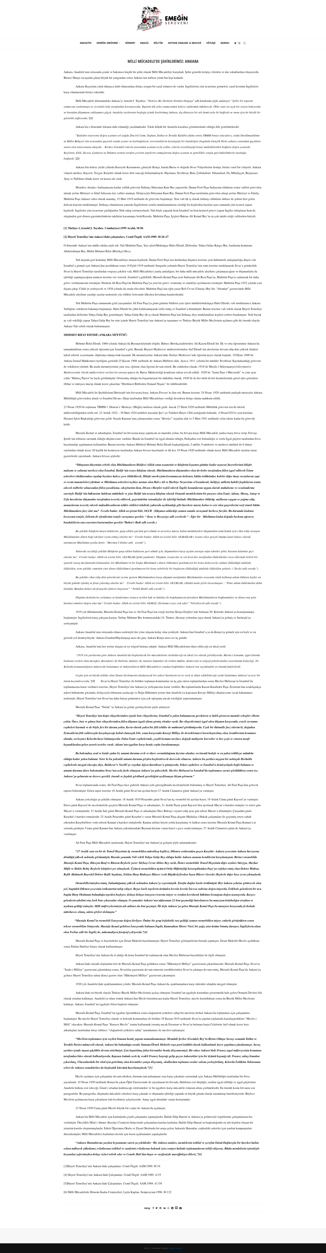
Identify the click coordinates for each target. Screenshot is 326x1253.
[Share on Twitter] (157, 1208)
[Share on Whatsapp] (168, 1208)
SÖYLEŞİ (210, 43)
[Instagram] (239, 43)
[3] (65, 1166)
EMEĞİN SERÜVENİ (107, 43)
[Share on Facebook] (153, 1208)
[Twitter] (235, 43)
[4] (145, 932)
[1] (65, 228)
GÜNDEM (130, 43)
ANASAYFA (86, 43)
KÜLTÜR (158, 43)
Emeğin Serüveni (175, 1248)
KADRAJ (225, 43)
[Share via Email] (180, 1208)
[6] (200, 1154)
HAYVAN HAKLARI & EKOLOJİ (184, 43)
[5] (150, 1068)
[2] (65, 237)
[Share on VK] (164, 1208)
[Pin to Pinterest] (160, 1208)
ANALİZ (144, 43)
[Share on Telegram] (172, 1208)
